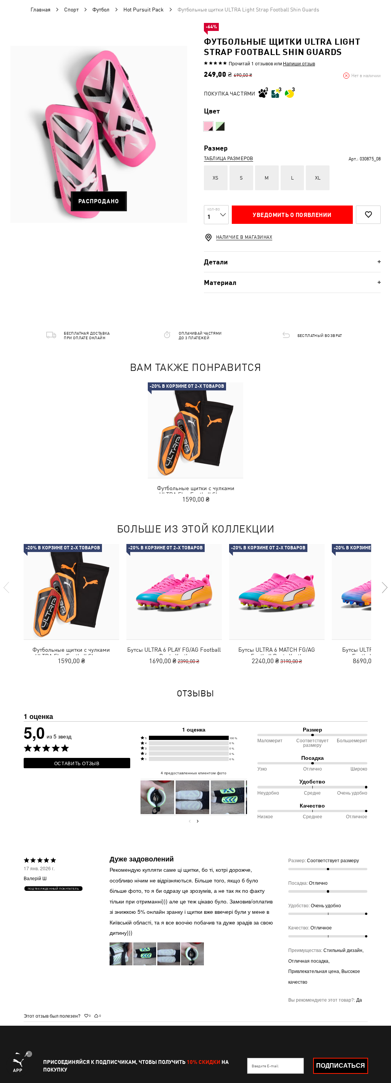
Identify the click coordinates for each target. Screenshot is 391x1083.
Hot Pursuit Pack (143, 9)
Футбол (101, 9)
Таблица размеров (228, 158)
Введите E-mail (265, 1066)
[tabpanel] (98, 134)
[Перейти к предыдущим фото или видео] (189, 821)
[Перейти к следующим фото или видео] (198, 821)
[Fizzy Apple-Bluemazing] (220, 126)
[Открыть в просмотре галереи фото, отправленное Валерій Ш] (157, 797)
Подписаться (340, 1065)
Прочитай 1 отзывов (251, 63)
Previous (7, 587)
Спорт (71, 9)
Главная (40, 9)
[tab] (292, 262)
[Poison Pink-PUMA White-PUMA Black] (208, 126)
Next (384, 587)
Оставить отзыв (77, 763)
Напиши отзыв (299, 63)
